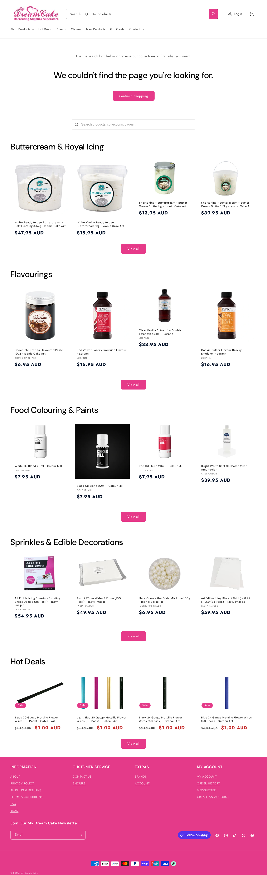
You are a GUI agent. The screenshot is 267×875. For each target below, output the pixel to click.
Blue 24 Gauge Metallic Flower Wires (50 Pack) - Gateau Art (226, 719)
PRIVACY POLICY (22, 783)
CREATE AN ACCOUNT (213, 797)
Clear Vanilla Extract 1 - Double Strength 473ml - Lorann (160, 332)
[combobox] (142, 14)
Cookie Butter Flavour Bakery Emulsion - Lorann (221, 352)
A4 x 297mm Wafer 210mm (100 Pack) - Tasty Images (99, 599)
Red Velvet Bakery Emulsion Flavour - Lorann (101, 352)
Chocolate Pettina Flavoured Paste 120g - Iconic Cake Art (39, 352)
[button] (252, 14)
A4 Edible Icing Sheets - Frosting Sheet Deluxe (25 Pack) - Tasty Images (37, 601)
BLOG (14, 811)
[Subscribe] (80, 835)
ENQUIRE (79, 783)
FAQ (13, 804)
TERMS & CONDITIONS (26, 797)
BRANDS (141, 776)
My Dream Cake (29, 873)
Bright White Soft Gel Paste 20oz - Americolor (225, 467)
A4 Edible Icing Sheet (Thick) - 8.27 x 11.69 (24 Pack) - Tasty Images (225, 599)
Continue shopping (133, 96)
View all (133, 248)
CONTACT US (82, 776)
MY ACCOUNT (207, 776)
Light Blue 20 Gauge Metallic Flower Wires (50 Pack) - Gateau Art (102, 719)
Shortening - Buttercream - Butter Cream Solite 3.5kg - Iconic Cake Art (226, 204)
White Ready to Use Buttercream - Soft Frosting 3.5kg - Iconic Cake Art (40, 224)
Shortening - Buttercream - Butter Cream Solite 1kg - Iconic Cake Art (163, 204)
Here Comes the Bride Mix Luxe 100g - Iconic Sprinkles (164, 599)
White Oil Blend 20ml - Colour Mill (38, 466)
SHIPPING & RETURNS (26, 790)
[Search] (213, 14)
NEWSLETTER (206, 790)
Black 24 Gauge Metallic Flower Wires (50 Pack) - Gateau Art (160, 719)
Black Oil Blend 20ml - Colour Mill (100, 486)
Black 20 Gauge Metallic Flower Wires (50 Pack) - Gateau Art (36, 719)
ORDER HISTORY (208, 783)
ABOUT (15, 776)
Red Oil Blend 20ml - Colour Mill (161, 466)
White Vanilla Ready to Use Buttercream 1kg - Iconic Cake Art (100, 224)
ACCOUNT (142, 783)
